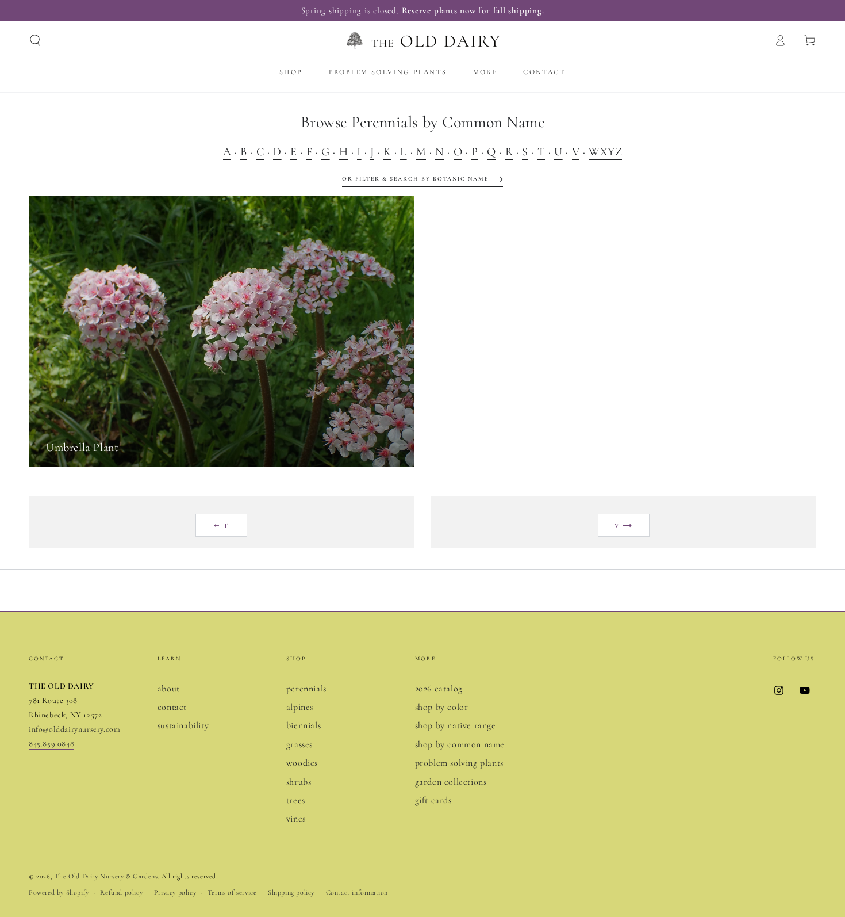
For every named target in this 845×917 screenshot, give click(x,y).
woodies (302, 763)
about (169, 688)
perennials (306, 688)
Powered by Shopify (59, 892)
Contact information (357, 892)
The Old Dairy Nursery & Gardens (106, 876)
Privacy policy (175, 892)
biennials (303, 725)
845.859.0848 (51, 743)
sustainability (183, 725)
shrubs (299, 782)
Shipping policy (291, 892)
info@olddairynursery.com (74, 729)
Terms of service (232, 892)
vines (296, 818)
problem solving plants (459, 763)
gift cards (433, 800)
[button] (35, 40)
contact (172, 707)
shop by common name (460, 744)
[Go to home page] (422, 40)
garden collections (451, 782)
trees (295, 800)
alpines (299, 707)
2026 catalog (439, 688)
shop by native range (455, 725)
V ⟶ (623, 525)
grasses (299, 744)
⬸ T (221, 525)
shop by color (441, 707)
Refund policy (121, 892)
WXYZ (605, 152)
